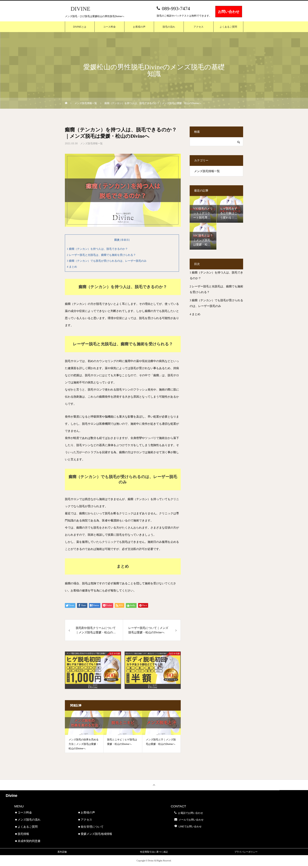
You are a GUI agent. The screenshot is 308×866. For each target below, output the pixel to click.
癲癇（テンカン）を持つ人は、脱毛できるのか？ (97, 248)
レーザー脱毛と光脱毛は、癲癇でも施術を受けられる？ (101, 254)
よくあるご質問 (228, 26)
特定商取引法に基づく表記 (154, 852)
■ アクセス (85, 819)
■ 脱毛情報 (22, 833)
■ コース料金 (23, 812)
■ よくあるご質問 (26, 826)
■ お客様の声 (86, 812)
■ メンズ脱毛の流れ (27, 819)
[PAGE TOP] (154, 785)
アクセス (199, 26)
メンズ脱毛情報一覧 (91, 143)
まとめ (72, 266)
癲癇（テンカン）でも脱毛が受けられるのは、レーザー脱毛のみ (107, 260)
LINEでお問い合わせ (190, 826)
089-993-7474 (176, 8)
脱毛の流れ (169, 26)
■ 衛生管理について (91, 826)
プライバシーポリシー (246, 852)
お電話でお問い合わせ (190, 812)
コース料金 (109, 26)
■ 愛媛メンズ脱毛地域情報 (95, 833)
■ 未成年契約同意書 (27, 840)
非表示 (125, 240)
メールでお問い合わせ (191, 819)
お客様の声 (139, 26)
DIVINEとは (79, 26)
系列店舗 (62, 852)
